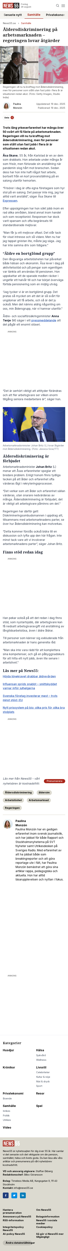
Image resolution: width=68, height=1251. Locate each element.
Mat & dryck (43, 1081)
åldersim (44, 792)
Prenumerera (54, 781)
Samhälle (33, 14)
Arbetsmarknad (39, 800)
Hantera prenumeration (12, 1211)
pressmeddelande (43, 320)
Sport (39, 1085)
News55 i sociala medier (46, 1222)
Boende (7, 1098)
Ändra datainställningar (19, 1242)
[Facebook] (6, 1195)
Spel (39, 1106)
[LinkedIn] (23, 1195)
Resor (40, 1093)
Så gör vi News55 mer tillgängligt (50, 1235)
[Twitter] (14, 1195)
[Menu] (63, 6)
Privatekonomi (13, 1093)
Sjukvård (41, 1055)
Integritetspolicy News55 (13, 1229)
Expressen (10, 200)
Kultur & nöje (43, 1076)
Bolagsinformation (47, 1216)
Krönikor (9, 1067)
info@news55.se (23, 1187)
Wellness (41, 1059)
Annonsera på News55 (17, 1216)
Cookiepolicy (44, 1227)
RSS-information (13, 1220)
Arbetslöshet (13, 800)
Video (7, 1127)
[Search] (58, 6)
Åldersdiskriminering (18, 792)
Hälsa (40, 1050)
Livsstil (41, 1067)
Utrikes (7, 1120)
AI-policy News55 (14, 1233)
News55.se (9, 23)
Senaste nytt (13, 15)
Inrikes (6, 1111)
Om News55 (43, 1209)
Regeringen (12, 807)
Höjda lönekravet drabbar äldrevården (29, 676)
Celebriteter (43, 1072)
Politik (6, 1115)
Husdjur (8, 1050)
